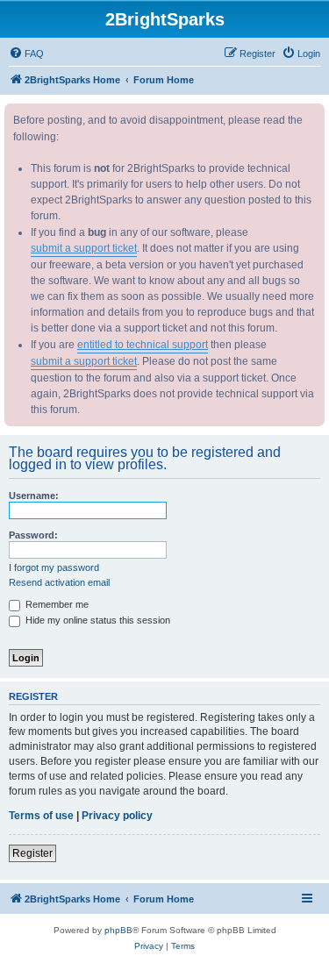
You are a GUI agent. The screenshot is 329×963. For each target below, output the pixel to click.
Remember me (56, 604)
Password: (33, 535)
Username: (34, 495)
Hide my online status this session (96, 620)
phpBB (118, 930)
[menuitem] (26, 53)
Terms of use (41, 816)
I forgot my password (54, 567)
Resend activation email (59, 582)
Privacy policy (117, 816)
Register (32, 853)
